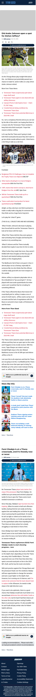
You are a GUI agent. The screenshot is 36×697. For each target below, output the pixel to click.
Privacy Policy (21, 673)
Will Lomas (7, 39)
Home (3, 435)
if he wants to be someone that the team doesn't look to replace (18, 580)
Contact (4, 666)
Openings (20, 663)
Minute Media (10, 686)
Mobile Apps (5, 670)
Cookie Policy (21, 676)
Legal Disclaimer (6, 679)
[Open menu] (3, 3)
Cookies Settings (22, 682)
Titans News (10, 435)
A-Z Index (4, 682)
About (3, 663)
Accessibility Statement (25, 679)
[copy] (12, 42)
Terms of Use (5, 676)
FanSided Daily (22, 670)
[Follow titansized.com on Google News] (31, 376)
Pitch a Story (5, 673)
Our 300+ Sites (22, 666)
